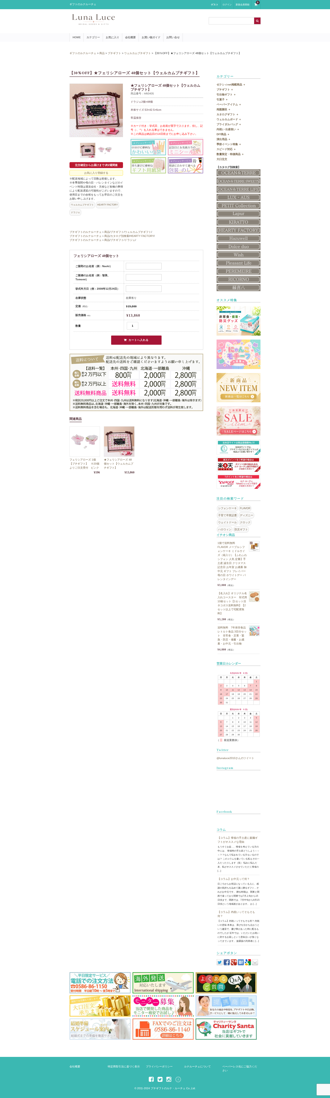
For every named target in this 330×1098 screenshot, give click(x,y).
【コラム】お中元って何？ (234, 878)
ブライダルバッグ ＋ (229, 124)
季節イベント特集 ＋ (229, 144)
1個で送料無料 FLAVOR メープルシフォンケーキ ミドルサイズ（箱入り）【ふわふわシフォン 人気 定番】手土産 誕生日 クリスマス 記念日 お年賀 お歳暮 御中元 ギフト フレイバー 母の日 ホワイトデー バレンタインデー (232, 561)
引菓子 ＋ (222, 99)
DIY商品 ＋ (223, 134)
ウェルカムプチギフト (82, 204)
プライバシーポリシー (159, 1066)
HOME (77, 37)
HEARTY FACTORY (107, 204)
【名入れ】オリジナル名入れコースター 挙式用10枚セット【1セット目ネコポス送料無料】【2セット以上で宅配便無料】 (232, 603)
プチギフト (117, 231)
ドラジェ (75, 212)
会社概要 (130, 37)
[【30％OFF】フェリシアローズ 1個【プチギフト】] (85, 441)
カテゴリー (93, 37)
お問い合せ (173, 37)
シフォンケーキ (227, 508)
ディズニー (246, 515)
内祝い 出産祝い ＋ (228, 129)
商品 (107, 231)
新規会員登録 (242, 4)
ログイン (227, 4)
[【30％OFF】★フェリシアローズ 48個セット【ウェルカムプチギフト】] (119, 441)
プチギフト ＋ (225, 89)
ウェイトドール (227, 522)
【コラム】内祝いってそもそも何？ (236, 914)
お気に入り (112, 37)
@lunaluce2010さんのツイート (235, 758)
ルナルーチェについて (197, 1066)
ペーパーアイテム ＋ (229, 104)
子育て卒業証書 (227, 515)
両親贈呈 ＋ (224, 109)
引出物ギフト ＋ (226, 94)
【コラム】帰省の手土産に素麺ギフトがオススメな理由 (238, 839)
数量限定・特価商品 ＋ (230, 154)
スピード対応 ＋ (226, 149)
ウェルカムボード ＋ (229, 119)
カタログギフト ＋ (228, 114)
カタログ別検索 (119, 235)
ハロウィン (224, 529)
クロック (245, 522)
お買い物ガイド (151, 37)
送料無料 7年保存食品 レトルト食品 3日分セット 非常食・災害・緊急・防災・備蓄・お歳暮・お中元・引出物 (232, 635)
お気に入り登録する (96, 172)
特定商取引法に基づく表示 (124, 1066)
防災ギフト (241, 529)
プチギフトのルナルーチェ (86, 231)
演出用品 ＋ (224, 139)
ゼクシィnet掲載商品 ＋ (231, 84)
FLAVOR (245, 508)
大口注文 (222, 159)
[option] (96, 110)
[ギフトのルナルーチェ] (127, 23)
